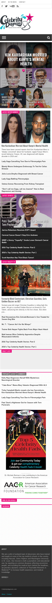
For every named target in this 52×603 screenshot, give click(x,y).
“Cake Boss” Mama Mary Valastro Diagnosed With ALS (24, 385)
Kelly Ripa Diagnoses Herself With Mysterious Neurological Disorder (20, 379)
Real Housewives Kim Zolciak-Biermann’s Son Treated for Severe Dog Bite (25, 318)
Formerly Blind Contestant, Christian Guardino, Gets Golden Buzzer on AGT (24, 300)
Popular (6, 374)
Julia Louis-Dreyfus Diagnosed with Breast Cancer (22, 174)
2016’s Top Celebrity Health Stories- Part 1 (19, 253)
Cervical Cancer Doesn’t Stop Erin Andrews (20, 235)
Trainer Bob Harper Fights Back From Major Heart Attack (25, 329)
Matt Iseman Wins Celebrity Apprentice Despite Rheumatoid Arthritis (21, 335)
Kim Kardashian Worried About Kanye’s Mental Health (25, 145)
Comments (21, 374)
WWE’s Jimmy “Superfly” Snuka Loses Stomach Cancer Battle (25, 241)
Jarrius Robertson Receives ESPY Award (19, 230)
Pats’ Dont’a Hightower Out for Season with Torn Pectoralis (21, 404)
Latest (13, 374)
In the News (12, 2)
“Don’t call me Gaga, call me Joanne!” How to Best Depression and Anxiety (23, 190)
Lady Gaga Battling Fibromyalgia (15, 179)
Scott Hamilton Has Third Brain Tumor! (18, 258)
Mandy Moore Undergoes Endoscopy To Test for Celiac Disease (24, 167)
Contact (22, 2)
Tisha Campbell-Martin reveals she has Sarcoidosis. (23, 390)
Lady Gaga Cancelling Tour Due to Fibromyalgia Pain (24, 161)
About (3, 2)
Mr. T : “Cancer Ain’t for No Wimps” (16, 324)
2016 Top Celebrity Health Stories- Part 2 (18, 248)
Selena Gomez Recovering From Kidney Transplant (23, 184)
